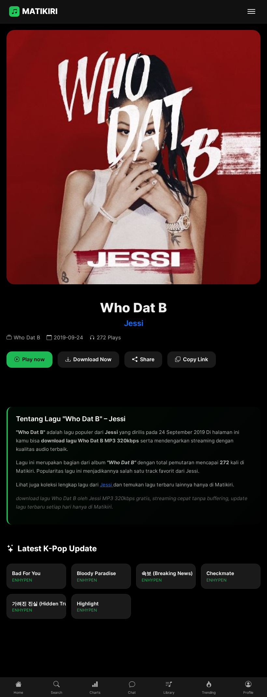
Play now (33, 359)
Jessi (133, 323)
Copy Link (195, 359)
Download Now (92, 359)
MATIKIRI (40, 11)
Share (147, 359)
